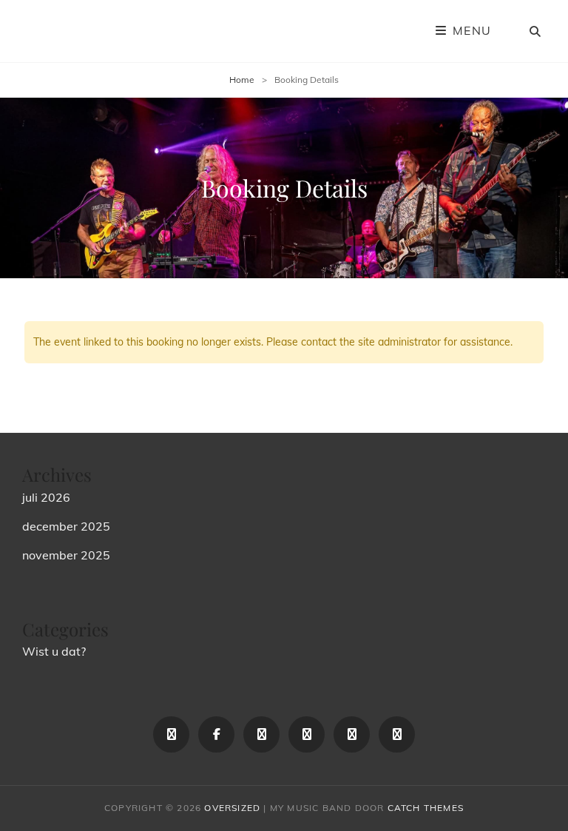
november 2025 (66, 555)
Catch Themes (426, 807)
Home (241, 79)
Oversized (232, 807)
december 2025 (66, 526)
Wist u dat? (54, 651)
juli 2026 (46, 497)
